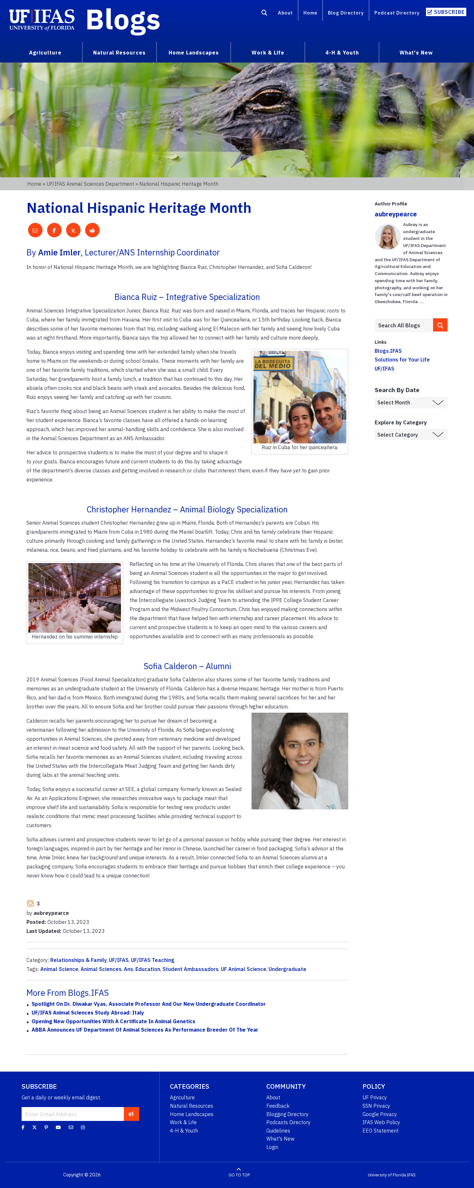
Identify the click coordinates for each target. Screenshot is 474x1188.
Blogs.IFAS (388, 351)
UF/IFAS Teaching (152, 960)
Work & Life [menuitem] (268, 52)
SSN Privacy (376, 1106)
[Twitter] (34, 1127)
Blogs (123, 18)
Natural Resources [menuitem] (119, 52)
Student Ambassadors (191, 969)
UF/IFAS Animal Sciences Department (90, 184)
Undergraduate (287, 969)
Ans (128, 969)
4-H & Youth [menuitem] (342, 52)
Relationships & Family (78, 960)
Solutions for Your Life (402, 359)
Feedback (278, 1106)
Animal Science (59, 969)
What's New (280, 1138)
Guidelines (278, 1130)
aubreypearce (396, 214)
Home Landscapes (191, 1114)
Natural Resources (191, 1106)
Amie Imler (59, 252)
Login (272, 1147)
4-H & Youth (184, 1130)
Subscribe (449, 12)
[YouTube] (58, 1127)
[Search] (264, 14)
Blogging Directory (287, 1114)
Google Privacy (379, 1114)
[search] (440, 325)
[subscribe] (131, 1114)
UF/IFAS (119, 960)
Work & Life (183, 1122)
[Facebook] (23, 1127)
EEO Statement (380, 1130)
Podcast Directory (397, 13)
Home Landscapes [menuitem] (194, 52)
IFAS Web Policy (381, 1122)
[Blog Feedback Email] (71, 1127)
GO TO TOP (239, 1175)
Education (147, 969)
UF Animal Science (243, 969)
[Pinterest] (46, 1127)
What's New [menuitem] (416, 52)
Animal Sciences (101, 969)
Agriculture (182, 1097)
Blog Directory (346, 13)
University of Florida (387, 1175)
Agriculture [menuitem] (45, 52)
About (285, 13)
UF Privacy (374, 1097)
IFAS (411, 1175)
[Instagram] (83, 1127)
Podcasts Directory (288, 1122)
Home (310, 13)
